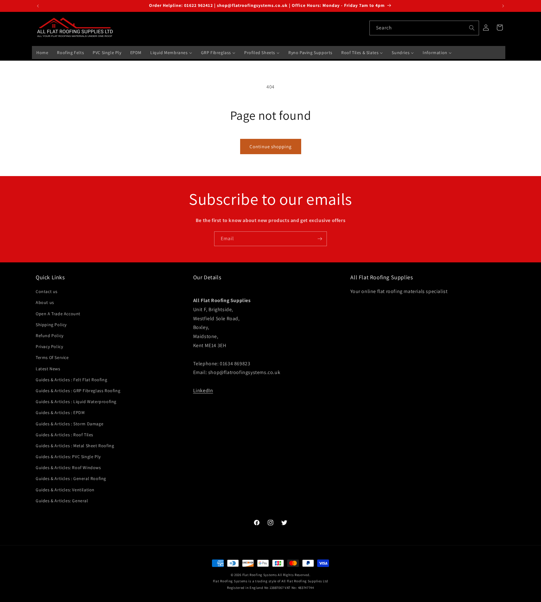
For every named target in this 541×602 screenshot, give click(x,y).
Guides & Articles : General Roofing (71, 478)
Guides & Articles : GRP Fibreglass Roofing (78, 390)
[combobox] (424, 28)
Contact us (47, 291)
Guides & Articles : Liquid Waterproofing (76, 401)
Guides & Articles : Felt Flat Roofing (71, 379)
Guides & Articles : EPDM (60, 412)
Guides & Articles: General (62, 500)
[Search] (472, 28)
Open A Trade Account (58, 313)
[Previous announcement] (38, 6)
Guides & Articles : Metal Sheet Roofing (75, 445)
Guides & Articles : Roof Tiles (64, 435)
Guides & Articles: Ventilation (65, 490)
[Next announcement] (503, 6)
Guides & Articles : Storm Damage (69, 424)
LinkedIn (203, 390)
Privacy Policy (49, 346)
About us (45, 302)
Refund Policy (50, 335)
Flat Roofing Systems (259, 575)
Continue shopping (271, 146)
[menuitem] (42, 52)
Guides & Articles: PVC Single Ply (68, 456)
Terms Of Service (52, 357)
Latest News (48, 369)
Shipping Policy (51, 324)
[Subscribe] (320, 238)
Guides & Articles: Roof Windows (68, 467)
